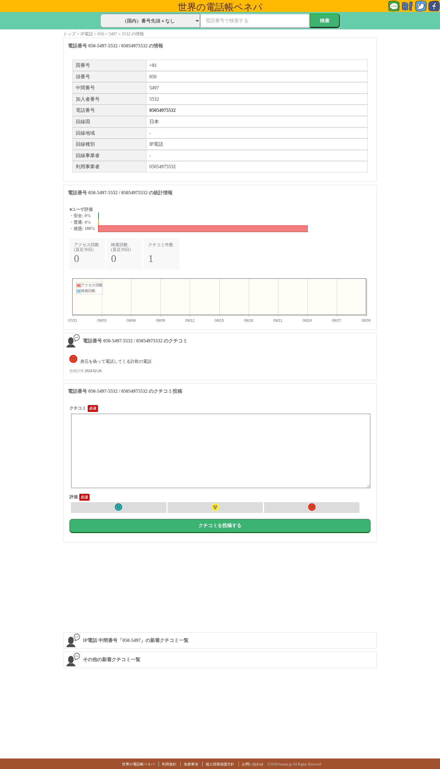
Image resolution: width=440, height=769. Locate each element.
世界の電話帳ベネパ (138, 764)
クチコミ (77, 408)
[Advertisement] (220, 587)
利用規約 (169, 764)
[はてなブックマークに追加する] (407, 10)
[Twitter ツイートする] (421, 10)
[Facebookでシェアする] (434, 10)
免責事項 (191, 764)
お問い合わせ (252, 764)
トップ (69, 34)
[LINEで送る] (394, 10)
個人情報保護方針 (220, 764)
